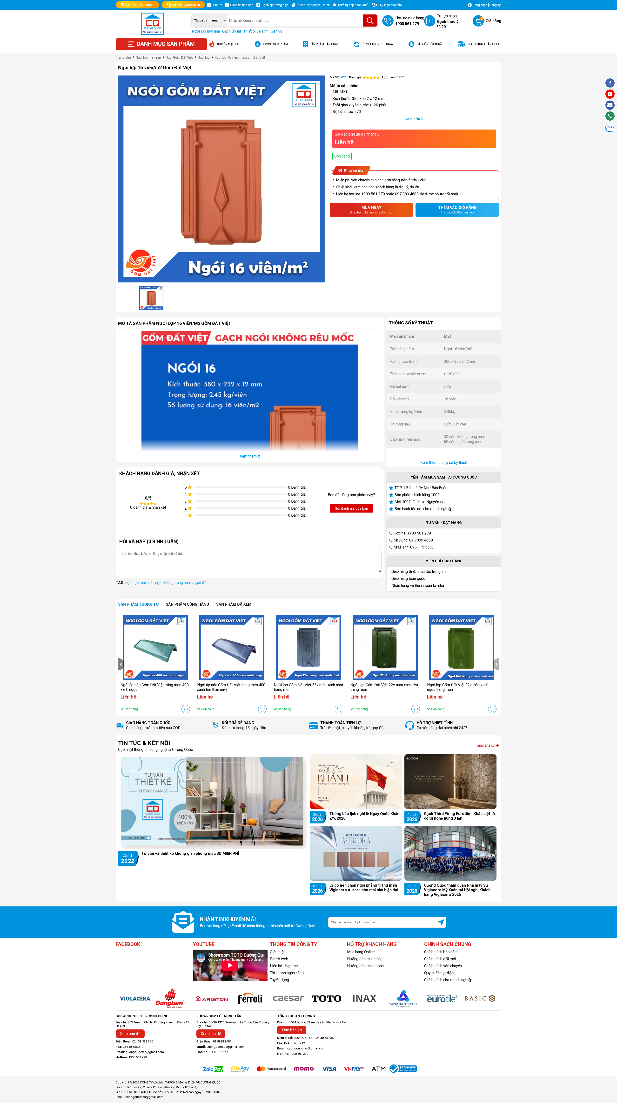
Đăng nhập (480, 5)
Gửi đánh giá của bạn (351, 508)
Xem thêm (413, 119)
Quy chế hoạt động (440, 973)
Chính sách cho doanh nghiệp (448, 980)
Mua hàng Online (361, 952)
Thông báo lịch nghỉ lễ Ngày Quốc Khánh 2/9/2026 (365, 816)
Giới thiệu (277, 952)
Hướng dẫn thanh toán (365, 966)
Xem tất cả (486, 745)
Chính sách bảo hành (441, 952)
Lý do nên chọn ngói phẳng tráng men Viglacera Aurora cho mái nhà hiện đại (363, 887)
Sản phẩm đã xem (233, 604)
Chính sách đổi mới (440, 959)
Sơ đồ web (279, 959)
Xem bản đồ (130, 1033)
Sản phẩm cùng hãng (187, 604)
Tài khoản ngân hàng (287, 973)
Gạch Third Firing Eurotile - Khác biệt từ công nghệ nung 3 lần (459, 816)
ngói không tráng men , (174, 582)
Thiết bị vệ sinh (255, 31)
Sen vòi (277, 31)
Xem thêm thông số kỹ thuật (443, 462)
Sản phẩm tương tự (138, 604)
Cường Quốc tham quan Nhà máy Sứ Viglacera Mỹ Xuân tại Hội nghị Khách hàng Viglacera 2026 (457, 890)
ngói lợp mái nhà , (140, 582)
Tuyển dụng (279, 980)
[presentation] (121, 664)
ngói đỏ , (201, 582)
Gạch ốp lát (231, 31)
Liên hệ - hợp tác (284, 966)
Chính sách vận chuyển (443, 966)
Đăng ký (495, 5)
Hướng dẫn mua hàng (364, 959)
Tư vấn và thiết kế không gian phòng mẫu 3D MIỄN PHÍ (190, 853)
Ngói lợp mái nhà (206, 31)
